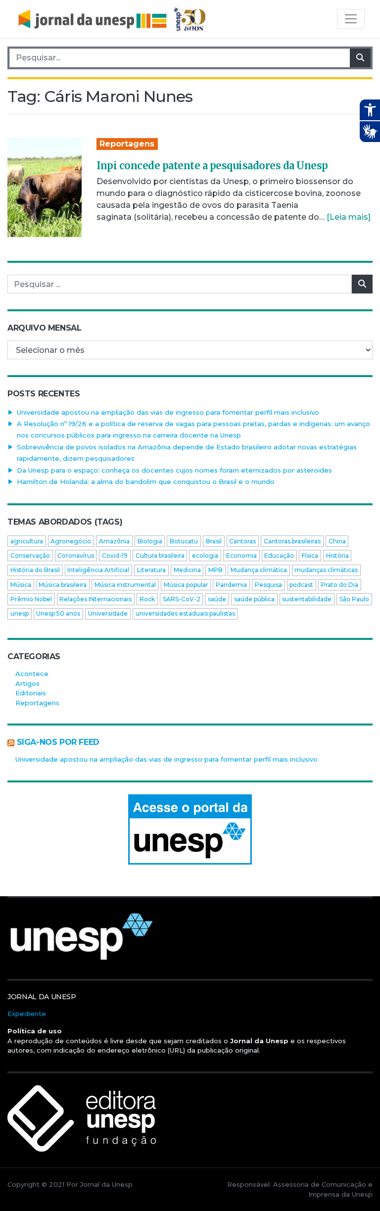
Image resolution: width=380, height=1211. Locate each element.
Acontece (31, 674)
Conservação (30, 555)
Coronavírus (75, 555)
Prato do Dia (339, 584)
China (337, 541)
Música (20, 584)
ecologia (205, 555)
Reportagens (126, 143)
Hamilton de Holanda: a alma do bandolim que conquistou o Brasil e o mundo (146, 481)
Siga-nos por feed (58, 742)
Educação (279, 555)
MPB (215, 570)
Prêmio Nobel (31, 599)
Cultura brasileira (160, 555)
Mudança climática (259, 570)
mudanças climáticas (326, 570)
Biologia (150, 541)
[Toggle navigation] (351, 19)
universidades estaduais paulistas (185, 613)
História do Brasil (35, 570)
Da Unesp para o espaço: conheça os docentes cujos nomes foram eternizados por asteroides (174, 470)
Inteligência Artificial (98, 570)
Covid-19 (115, 555)
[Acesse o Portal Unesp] (190, 829)
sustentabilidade (307, 599)
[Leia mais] (349, 217)
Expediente (26, 1013)
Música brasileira (63, 584)
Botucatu (184, 541)
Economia (241, 555)
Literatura (151, 570)
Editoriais (30, 693)
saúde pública (254, 599)
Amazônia (114, 541)
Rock (147, 599)
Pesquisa (268, 584)
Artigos (27, 683)
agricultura (26, 541)
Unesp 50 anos (58, 613)
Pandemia (231, 584)
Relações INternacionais (95, 599)
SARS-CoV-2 (181, 599)
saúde (217, 599)
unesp (19, 613)
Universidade (108, 613)
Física (310, 555)
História (337, 555)
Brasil (214, 541)
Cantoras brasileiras (292, 541)
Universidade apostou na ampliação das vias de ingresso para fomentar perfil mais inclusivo (168, 412)
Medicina (187, 570)
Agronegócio (70, 541)
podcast (301, 584)
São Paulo (354, 599)
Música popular (186, 584)
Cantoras (242, 541)
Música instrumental (125, 584)
